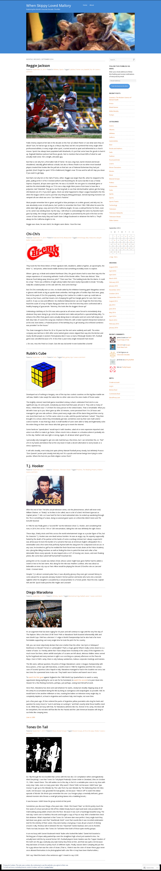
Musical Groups (61, 731)
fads (63, 357)
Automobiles (113, 141)
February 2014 (114, 324)
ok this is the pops (88, 731)
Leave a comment (36, 240)
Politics (111, 183)
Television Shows (65, 470)
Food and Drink (58, 238)
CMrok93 (120, 345)
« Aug (111, 257)
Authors (112, 137)
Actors (111, 126)
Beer (110, 145)
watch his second (80, 680)
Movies (111, 171)
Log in (111, 386)
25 (125, 248)
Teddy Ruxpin (126, 367)
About (92, 5)
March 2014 (113, 320)
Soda (111, 190)
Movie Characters (115, 167)
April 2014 (112, 316)
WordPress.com (114, 398)
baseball (86, 69)
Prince (111, 104)
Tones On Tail (37, 727)
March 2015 (113, 278)
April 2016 (112, 271)
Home (85, 5)
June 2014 (112, 309)
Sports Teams (113, 202)
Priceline (79, 470)
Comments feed (114, 394)
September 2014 (114, 297)
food (87, 238)
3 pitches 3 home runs (76, 69)
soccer (87, 596)
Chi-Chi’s (33, 234)
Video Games (113, 220)
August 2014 (113, 301)
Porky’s (111, 115)
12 (129, 240)
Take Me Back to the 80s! (119, 86)
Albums (111, 130)
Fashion (111, 156)
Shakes (97, 731)
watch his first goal (36, 677)
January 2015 (113, 286)
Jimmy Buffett (129, 360)
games (68, 357)
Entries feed (113, 390)
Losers (111, 164)
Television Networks (116, 213)
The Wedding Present (90, 470)
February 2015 (114, 282)
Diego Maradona (39, 592)
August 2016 (113, 267)
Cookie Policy (48, 867)
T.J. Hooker (35, 466)
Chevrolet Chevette (123, 355)
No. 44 (92, 69)
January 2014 (113, 328)
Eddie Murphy (113, 111)
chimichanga (81, 238)
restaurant (92, 238)
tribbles (99, 470)
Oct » (116, 257)
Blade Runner (113, 107)
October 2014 (114, 294)
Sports (61, 69)
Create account (114, 382)
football (82, 596)
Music (54, 731)
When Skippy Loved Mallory (48, 5)
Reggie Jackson (38, 65)
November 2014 (114, 290)
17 (122, 244)
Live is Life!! (30, 717)
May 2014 (112, 313)
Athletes (56, 69)
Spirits (111, 194)
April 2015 (112, 275)
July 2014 (112, 305)
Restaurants (67, 238)
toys (71, 357)
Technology (113, 205)
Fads (54, 357)
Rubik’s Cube (36, 353)
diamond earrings (74, 596)
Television (56, 470)
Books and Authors (115, 149)
